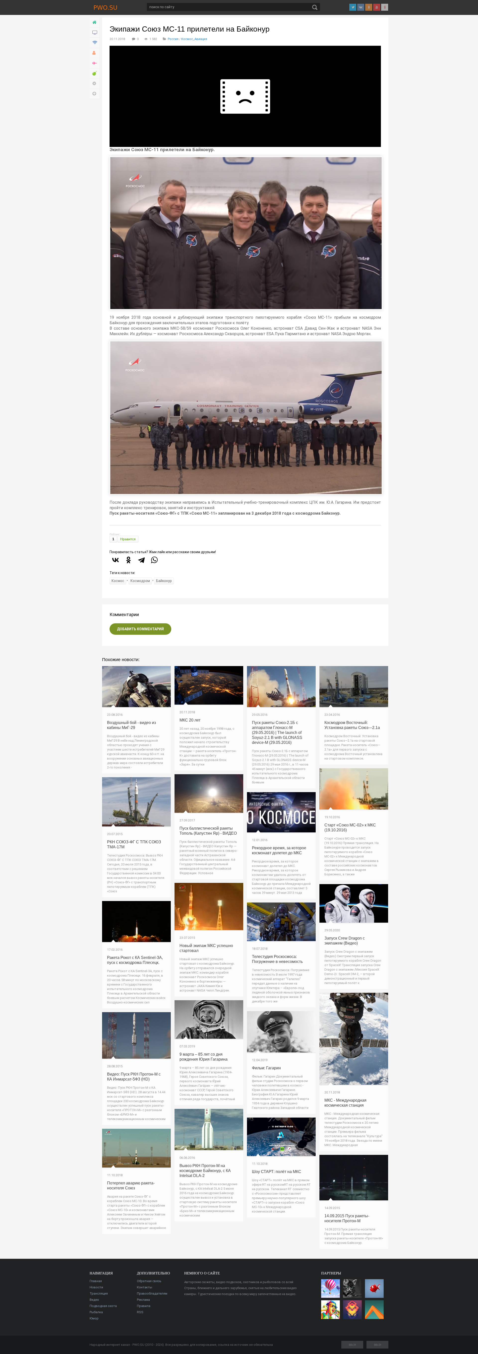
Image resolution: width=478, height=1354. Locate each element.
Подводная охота (103, 1306)
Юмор (94, 1318)
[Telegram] (141, 560)
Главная (96, 1281)
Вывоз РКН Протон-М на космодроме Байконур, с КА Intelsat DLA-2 (205, 1171)
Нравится (128, 539)
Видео (94, 1300)
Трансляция (99, 1293)
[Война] (95, 63)
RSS (140, 1312)
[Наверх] (95, 94)
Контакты (144, 1287)
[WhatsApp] (154, 560)
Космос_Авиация (194, 39)
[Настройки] (95, 84)
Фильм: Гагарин (266, 1068)
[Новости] (95, 33)
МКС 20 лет (189, 720)
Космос (118, 581)
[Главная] (95, 22)
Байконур (164, 581)
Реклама (143, 1300)
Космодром (140, 581)
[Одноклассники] (128, 560)
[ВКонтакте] (115, 560)
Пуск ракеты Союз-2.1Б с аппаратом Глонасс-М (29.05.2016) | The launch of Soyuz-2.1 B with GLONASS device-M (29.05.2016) (277, 733)
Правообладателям (152, 1293)
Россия (173, 39)
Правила (143, 1306)
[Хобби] (95, 53)
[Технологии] (95, 43)
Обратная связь (149, 1281)
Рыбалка (96, 1312)
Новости (96, 1287)
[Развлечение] (95, 73)
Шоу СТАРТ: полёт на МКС (276, 1172)
